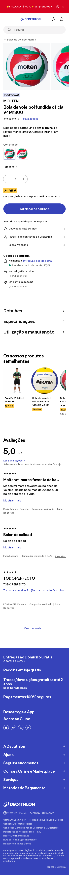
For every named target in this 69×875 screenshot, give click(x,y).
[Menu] (7, 19)
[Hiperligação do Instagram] (20, 727)
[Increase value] (23, 179)
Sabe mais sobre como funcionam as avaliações (30, 464)
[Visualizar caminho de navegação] (4, 39)
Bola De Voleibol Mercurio (14, 400)
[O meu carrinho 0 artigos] (62, 19)
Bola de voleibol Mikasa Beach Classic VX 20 (42, 401)
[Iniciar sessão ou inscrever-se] (54, 19)
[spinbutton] (15, 179)
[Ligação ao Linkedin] (28, 727)
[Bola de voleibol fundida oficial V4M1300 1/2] (26, 66)
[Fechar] (63, 6)
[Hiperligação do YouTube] (13, 727)
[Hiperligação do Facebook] (6, 727)
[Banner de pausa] (57, 6)
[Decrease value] (7, 179)
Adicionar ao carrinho (34, 209)
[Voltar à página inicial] (30, 19)
